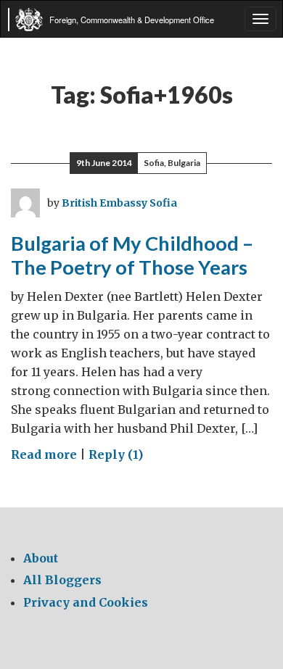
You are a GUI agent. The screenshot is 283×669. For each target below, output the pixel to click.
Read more (44, 454)
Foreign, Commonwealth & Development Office (131, 19)
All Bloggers (62, 580)
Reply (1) (116, 454)
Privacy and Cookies (85, 602)
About (40, 558)
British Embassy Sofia (119, 202)
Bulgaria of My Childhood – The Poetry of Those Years (132, 255)
